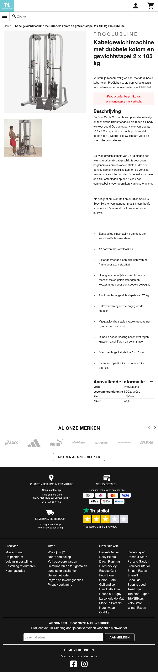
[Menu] (4, 16)
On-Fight (105, 612)
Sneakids (134, 580)
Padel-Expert (136, 552)
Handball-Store (109, 589)
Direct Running (109, 561)
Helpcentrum (14, 556)
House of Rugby (110, 593)
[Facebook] (73, 664)
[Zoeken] (14, 16)
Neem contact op (51, 489)
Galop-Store (107, 580)
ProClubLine (115, 34)
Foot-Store (106, 575)
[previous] (149, 428)
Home (7, 26)
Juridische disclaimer (62, 570)
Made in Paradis (110, 603)
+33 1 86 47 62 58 (51, 502)
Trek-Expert (135, 589)
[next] (155, 428)
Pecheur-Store (137, 556)
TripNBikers (136, 598)
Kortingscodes (15, 570)
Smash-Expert (137, 570)
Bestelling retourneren (20, 566)
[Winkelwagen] (151, 6)
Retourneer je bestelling (50, 527)
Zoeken (22, 16)
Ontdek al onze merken (79, 456)
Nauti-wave (107, 607)
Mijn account (14, 552)
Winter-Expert (137, 607)
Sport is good (137, 584)
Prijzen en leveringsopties (65, 580)
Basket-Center (109, 552)
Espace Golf (107, 570)
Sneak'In (134, 575)
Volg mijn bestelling (18, 561)
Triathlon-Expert (138, 593)
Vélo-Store (135, 603)
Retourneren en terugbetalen (67, 566)
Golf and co (107, 584)
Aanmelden (119, 637)
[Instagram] (84, 664)
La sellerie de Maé (111, 598)
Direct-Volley (108, 566)
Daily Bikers (107, 556)
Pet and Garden (138, 561)
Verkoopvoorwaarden (62, 561)
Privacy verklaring (60, 584)
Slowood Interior (139, 566)
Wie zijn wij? (56, 552)
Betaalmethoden (59, 575)
